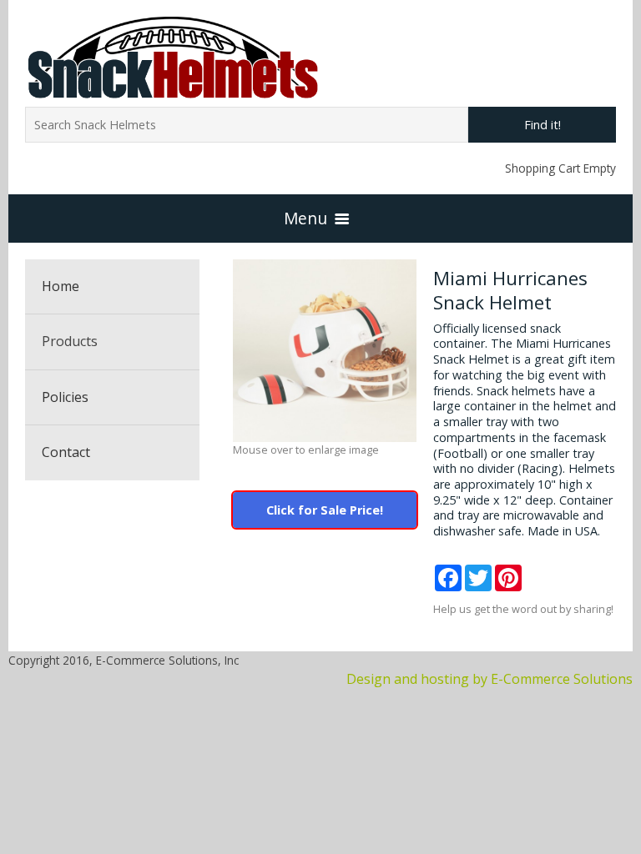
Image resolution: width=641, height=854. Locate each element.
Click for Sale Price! (324, 510)
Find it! (542, 125)
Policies (65, 397)
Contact (66, 452)
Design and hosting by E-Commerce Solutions (489, 679)
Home (60, 286)
